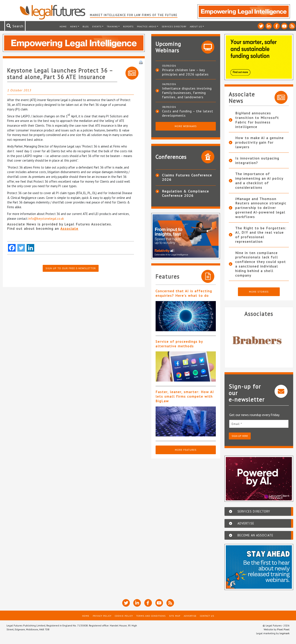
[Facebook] (12, 248)
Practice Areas (146, 26)
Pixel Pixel (283, 629)
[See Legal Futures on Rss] (292, 26)
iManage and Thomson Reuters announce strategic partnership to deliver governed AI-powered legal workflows (260, 208)
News (73, 26)
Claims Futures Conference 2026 (187, 177)
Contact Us (207, 615)
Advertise (190, 615)
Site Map (174, 615)
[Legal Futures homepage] (55, 12)
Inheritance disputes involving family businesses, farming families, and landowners (187, 92)
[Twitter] (21, 248)
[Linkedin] (30, 248)
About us (196, 26)
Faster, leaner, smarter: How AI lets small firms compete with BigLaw (185, 396)
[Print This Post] (141, 62)
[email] (259, 424)
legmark (284, 633)
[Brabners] (259, 340)
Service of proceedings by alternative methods (179, 343)
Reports (128, 26)
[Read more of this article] (186, 316)
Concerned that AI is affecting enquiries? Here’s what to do (184, 293)
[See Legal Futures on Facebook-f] (276, 26)
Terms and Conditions (151, 615)
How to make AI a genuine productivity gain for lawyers (259, 142)
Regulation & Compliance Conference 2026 (185, 193)
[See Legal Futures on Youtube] (284, 26)
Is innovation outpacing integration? (257, 160)
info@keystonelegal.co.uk (46, 218)
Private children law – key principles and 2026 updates (185, 72)
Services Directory (174, 26)
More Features (186, 449)
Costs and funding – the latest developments (187, 113)
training (112, 26)
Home (63, 26)
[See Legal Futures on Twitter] (261, 26)
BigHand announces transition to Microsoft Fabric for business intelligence (257, 120)
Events (96, 26)
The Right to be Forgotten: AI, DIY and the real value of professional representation (260, 235)
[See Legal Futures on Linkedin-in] (268, 26)
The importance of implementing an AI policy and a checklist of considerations (259, 180)
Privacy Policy (102, 615)
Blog (86, 26)
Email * (237, 424)
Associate (69, 228)
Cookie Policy (124, 615)
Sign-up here (240, 436)
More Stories (259, 291)
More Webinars (186, 126)
